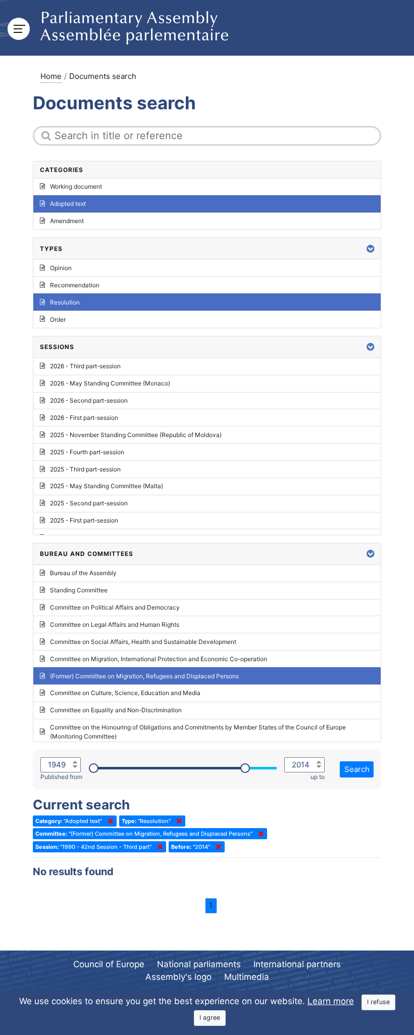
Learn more (330, 1001)
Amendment (67, 221)
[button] (371, 248)
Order (58, 319)
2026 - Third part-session (85, 366)
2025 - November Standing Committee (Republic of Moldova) (136, 435)
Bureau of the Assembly (83, 573)
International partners (297, 964)
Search (357, 769)
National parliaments (199, 964)
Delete (109, 821)
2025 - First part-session (84, 520)
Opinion (61, 268)
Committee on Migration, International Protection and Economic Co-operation (158, 659)
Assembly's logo (178, 977)
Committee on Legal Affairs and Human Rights (114, 624)
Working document (76, 186)
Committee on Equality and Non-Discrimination (116, 710)
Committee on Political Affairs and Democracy (115, 607)
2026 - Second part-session (89, 400)
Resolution (65, 302)
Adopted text (68, 203)
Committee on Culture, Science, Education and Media (125, 693)
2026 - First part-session (84, 417)
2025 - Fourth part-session (87, 452)
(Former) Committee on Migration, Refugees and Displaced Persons (144, 676)
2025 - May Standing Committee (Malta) (106, 486)
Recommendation (74, 285)
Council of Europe (108, 964)
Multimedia (246, 977)
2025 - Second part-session (89, 503)
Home (51, 76)
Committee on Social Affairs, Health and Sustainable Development (143, 641)
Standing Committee (79, 590)
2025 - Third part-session (85, 469)
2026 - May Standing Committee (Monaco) (110, 383)
